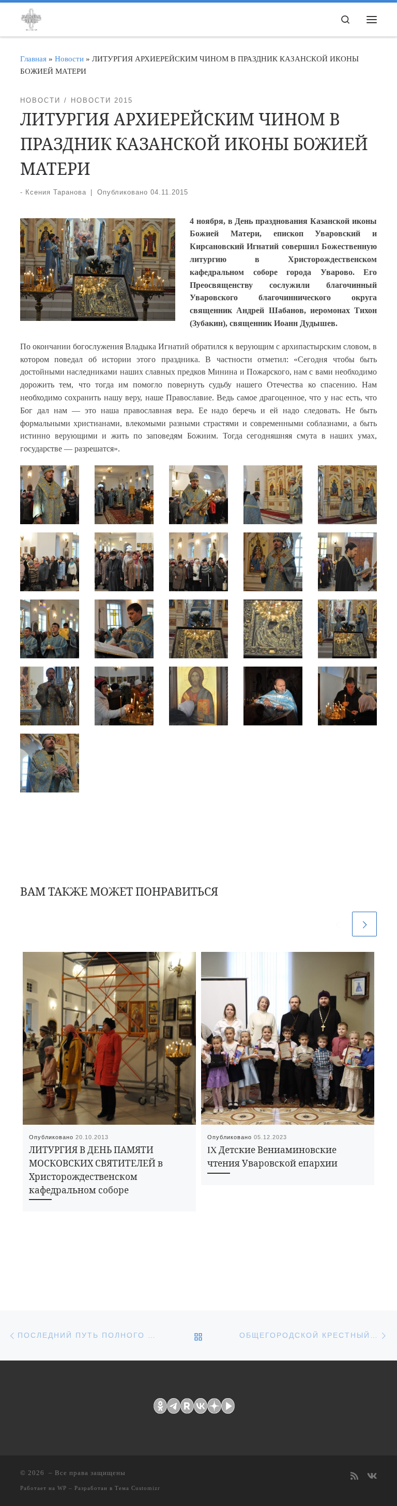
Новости (69, 58)
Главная (33, 58)
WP (62, 1488)
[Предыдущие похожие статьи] (337, 924)
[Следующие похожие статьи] (364, 924)
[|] (31, 17)
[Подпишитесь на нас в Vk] (372, 1477)
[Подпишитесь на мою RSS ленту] (354, 1477)
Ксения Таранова (55, 192)
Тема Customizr (137, 1488)
